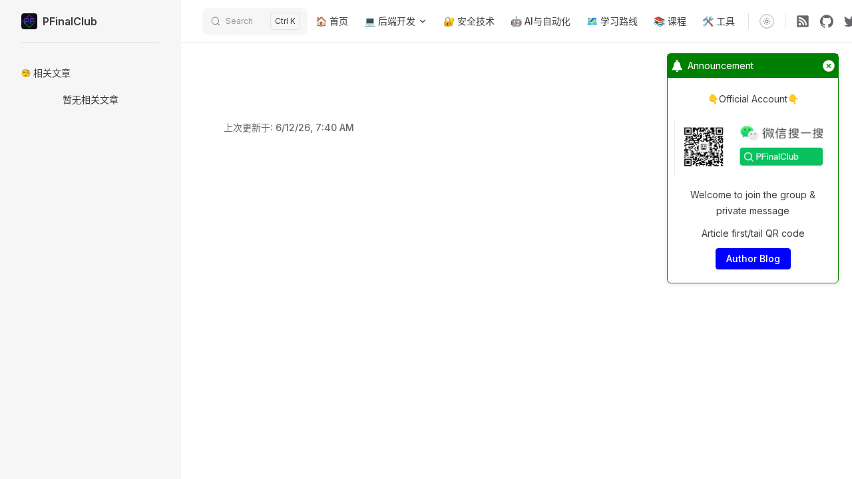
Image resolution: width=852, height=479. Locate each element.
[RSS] (803, 21)
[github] (827, 21)
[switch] (766, 21)
